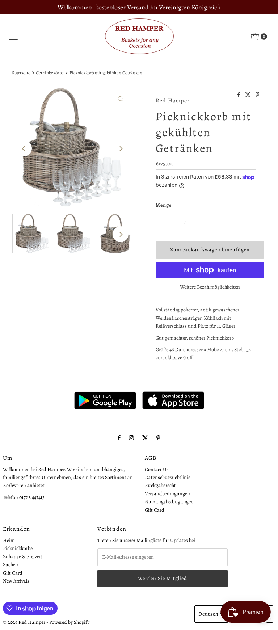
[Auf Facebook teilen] (239, 95)
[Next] (121, 148)
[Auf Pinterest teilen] (258, 95)
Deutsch (208, 613)
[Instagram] (131, 438)
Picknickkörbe (18, 548)
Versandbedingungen (167, 493)
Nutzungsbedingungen (169, 501)
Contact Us (157, 469)
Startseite (21, 73)
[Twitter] (145, 438)
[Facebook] (119, 438)
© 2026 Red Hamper (24, 622)
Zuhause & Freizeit (22, 556)
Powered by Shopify (69, 622)
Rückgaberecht (160, 485)
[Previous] (24, 148)
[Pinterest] (158, 438)
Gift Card (154, 510)
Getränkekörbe (50, 73)
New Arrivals (16, 581)
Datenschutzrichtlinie (167, 477)
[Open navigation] (13, 36)
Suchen (10, 564)
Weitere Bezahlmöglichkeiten (210, 287)
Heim (9, 540)
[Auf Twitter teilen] (248, 95)
